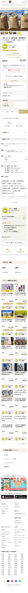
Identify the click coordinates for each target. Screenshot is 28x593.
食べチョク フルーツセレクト (20, 537)
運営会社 (3, 529)
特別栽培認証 (20, 181)
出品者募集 (17, 506)
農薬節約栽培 (6, 181)
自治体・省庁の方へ (19, 522)
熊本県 (15, 572)
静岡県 (9, 563)
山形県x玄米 (15, 188)
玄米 (15, 166)
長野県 (22, 561)
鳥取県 (15, 567)
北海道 (2, 554)
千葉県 (22, 558)
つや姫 (16, 170)
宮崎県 (2, 574)
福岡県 (22, 571)
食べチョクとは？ (5, 506)
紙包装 (14, 183)
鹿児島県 (9, 574)
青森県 (9, 554)
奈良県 (2, 567)
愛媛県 (9, 571)
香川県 (2, 571)
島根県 (22, 567)
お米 (12, 166)
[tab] (4, 112)
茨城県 (22, 556)
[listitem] (16, 151)
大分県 (22, 572)
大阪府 (15, 565)
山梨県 (15, 561)
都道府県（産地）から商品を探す (9, 551)
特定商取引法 (4, 540)
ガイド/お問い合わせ (5, 531)
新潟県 (15, 559)
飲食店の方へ (4, 513)
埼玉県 (15, 558)
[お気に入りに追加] (26, 12)
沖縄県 (15, 574)
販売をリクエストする (14, 70)
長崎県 (9, 572)
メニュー (25, 2)
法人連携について (18, 520)
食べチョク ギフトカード (20, 539)
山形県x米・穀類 (6, 188)
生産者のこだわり (7, 223)
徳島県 (22, 569)
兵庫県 (22, 565)
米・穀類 (7, 166)
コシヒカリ (17, 168)
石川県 (2, 561)
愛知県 (15, 563)
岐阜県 (2, 563)
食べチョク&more (18, 541)
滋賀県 (2, 565)
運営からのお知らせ (5, 534)
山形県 (6, 176)
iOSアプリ (17, 543)
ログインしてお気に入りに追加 (15, 76)
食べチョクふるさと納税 (19, 529)
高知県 (15, 571)
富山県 (22, 559)
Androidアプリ (18, 546)
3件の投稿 (18, 57)
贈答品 (4, 183)
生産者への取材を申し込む (20, 513)
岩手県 (15, 554)
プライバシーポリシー (5, 538)
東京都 (2, 559)
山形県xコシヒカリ (7, 190)
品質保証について (5, 511)
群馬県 (9, 558)
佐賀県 (2, 572)
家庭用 (9, 183)
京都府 (9, 565)
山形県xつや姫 (17, 190)
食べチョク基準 (4, 508)
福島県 (15, 556)
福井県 (9, 561)
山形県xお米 (23, 188)
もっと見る (15, 202)
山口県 (15, 569)
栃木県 (2, 558)
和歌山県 (9, 567)
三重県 (22, 563)
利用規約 (3, 536)
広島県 (9, 569)
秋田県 (2, 556)
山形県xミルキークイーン (8, 193)
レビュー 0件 (12, 57)
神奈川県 (9, 559)
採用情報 (3, 547)
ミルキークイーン (19, 172)
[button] (14, 122)
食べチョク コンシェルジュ (20, 535)
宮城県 (22, 554)
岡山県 (2, 569)
